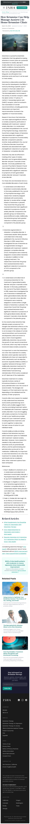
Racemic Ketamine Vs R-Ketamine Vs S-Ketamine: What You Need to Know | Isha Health (15, 539)
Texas (17, 806)
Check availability (21, 7)
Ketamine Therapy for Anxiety (11, 726)
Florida (4, 806)
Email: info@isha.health (9, 767)
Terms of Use (6, 744)
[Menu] (4, 7)
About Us (5, 712)
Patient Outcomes (8, 731)
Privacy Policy (6, 746)
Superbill (5, 735)
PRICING (5, 710)
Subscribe (7, 688)
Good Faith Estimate (8, 753)
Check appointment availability (15, 554)
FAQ (4, 733)
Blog (7, 12)
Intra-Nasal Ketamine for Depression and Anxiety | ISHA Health (12, 532)
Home (3, 12)
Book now (15, 4)
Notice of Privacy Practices (10, 749)
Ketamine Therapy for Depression (12, 723)
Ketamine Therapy (8, 721)
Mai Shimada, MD (15, 31)
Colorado (5, 803)
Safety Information (8, 751)
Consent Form (7, 756)
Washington (19, 803)
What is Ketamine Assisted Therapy (13, 728)
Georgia (5, 808)
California (5, 800)
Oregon (18, 800)
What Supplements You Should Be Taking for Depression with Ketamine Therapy (15, 524)
